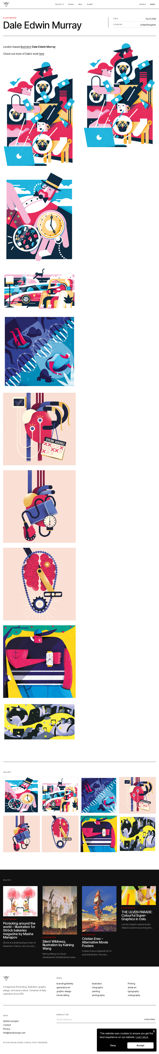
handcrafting (63, 995)
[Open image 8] (137, 834)
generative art (63, 987)
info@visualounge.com (14, 1032)
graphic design (64, 991)
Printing (131, 983)
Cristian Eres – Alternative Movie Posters (95, 942)
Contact (7, 1025)
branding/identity (65, 983)
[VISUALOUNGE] (6, 4)
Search (142, 4)
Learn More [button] (142, 1037)
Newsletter (62, 1015)
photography (98, 995)
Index (152, 4)
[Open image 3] (98, 795)
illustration (9, 18)
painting (96, 991)
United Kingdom (148, 24)
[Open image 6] (60, 834)
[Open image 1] (21, 795)
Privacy (6, 1028)
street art (132, 987)
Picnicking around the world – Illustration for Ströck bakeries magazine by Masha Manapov (19, 930)
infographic (97, 987)
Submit (90, 4)
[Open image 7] (98, 834)
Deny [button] (113, 1045)
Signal (71, 4)
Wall (80, 4)
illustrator (26, 46)
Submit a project (11, 1021)
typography (133, 991)
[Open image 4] (137, 795)
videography (134, 995)
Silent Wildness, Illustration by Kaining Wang (58, 944)
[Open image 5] (21, 834)
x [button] (154, 1030)
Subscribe (149, 1019)
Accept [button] (140, 1045)
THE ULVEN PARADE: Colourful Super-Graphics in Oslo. (136, 915)
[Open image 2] (60, 795)
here (41, 53)
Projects (59, 4)
